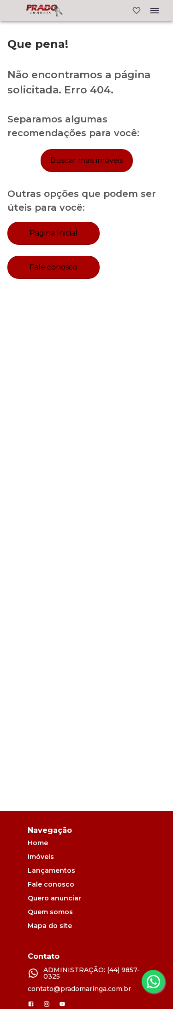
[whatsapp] (153, 981)
